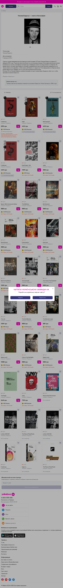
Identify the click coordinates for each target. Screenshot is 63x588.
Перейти (20, 297)
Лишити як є (42, 297)
